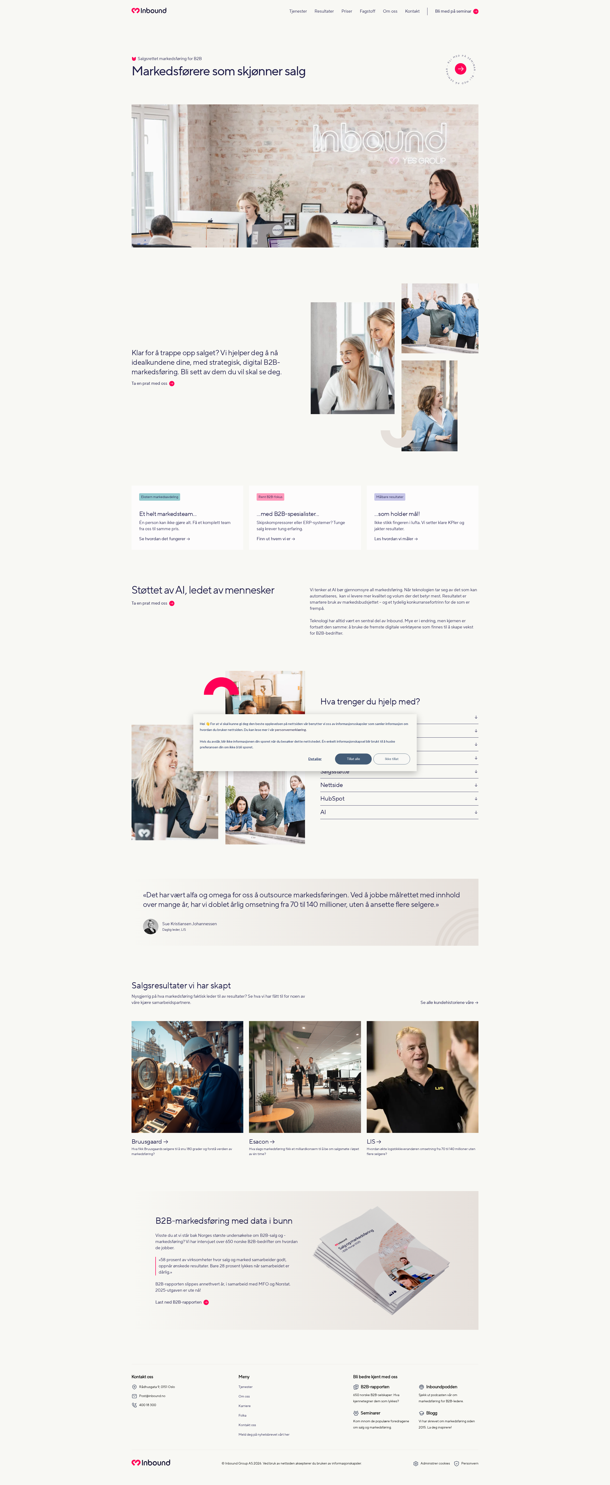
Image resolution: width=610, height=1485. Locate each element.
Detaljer (315, 759)
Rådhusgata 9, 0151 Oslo (157, 1387)
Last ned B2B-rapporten (178, 1302)
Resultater (324, 11)
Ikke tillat (392, 759)
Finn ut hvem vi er (273, 539)
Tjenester (298, 11)
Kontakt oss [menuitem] (247, 1425)
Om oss (390, 11)
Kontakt (412, 11)
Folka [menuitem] (242, 1415)
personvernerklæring (290, 729)
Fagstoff (367, 11)
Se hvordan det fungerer (162, 539)
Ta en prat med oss (149, 383)
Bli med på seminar (453, 11)
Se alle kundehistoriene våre (447, 1002)
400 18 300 (147, 1405)
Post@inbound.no (152, 1396)
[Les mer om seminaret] (460, 70)
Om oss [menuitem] (244, 1396)
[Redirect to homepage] (149, 13)
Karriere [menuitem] (245, 1406)
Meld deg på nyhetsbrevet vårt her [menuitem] (264, 1435)
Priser (346, 11)
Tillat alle (353, 759)
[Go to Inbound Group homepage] (151, 1464)
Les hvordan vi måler (393, 539)
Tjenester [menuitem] (246, 1387)
